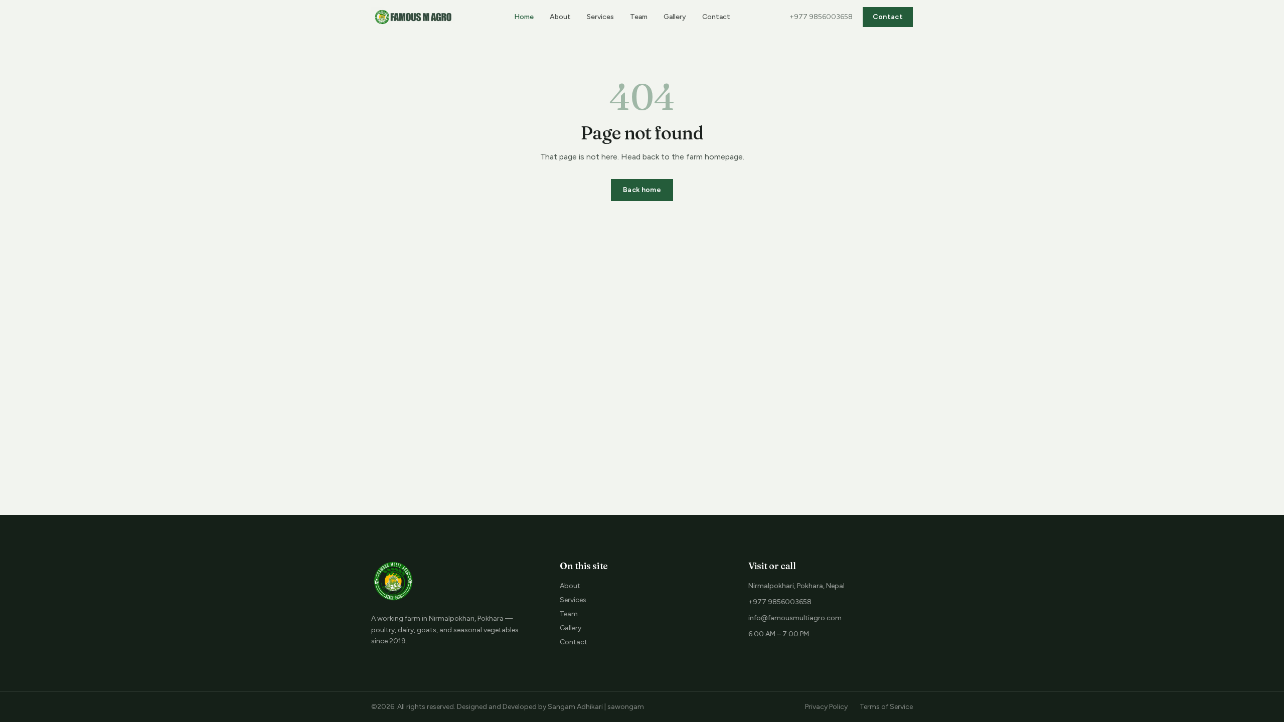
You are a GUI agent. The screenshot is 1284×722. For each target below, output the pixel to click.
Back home (642, 190)
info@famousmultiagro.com (795, 618)
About (560, 17)
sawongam (625, 706)
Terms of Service (886, 706)
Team (639, 17)
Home (524, 17)
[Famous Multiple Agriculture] (413, 17)
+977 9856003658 (821, 17)
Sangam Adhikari (575, 706)
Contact (716, 17)
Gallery (675, 17)
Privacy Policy (826, 706)
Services (600, 17)
